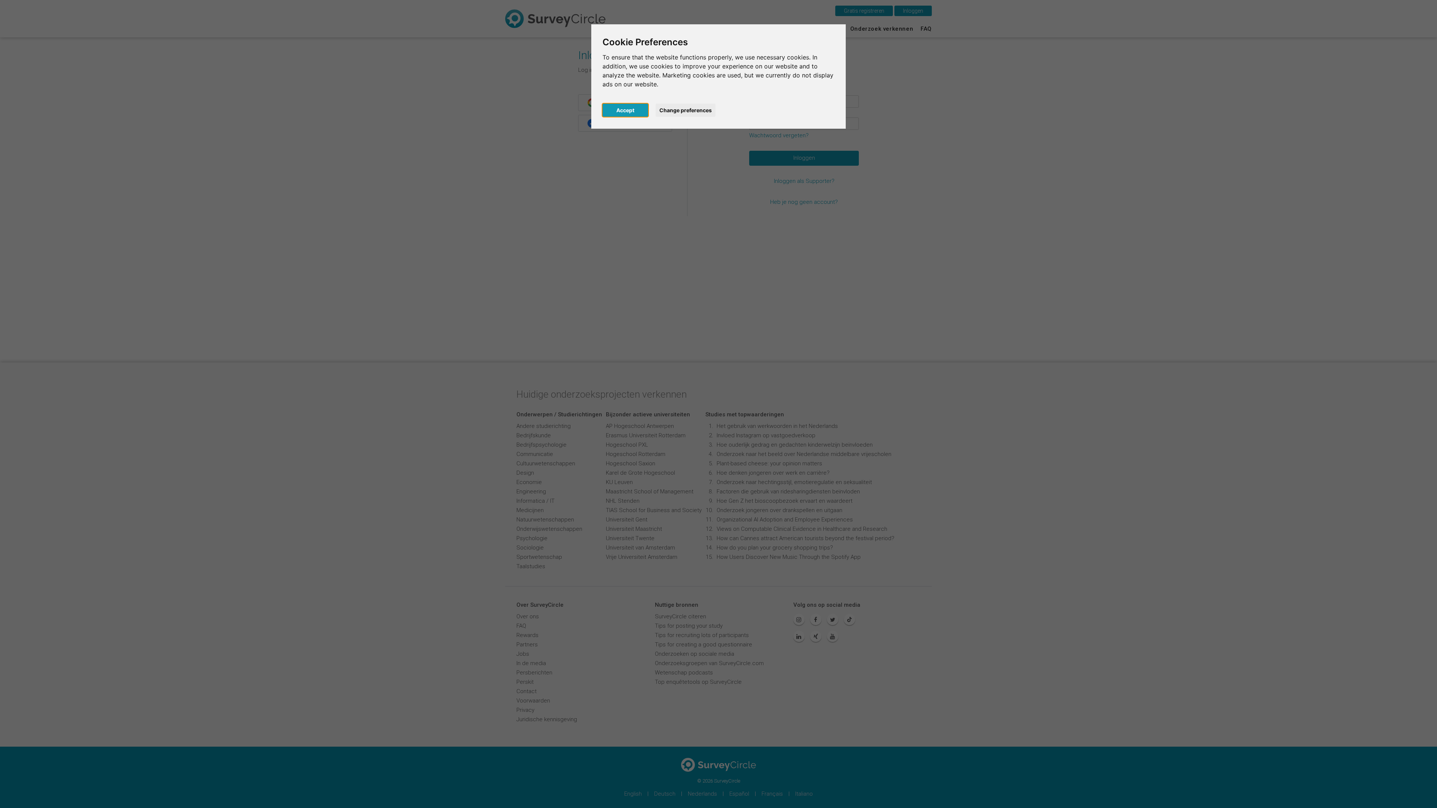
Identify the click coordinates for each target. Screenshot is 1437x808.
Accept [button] (625, 110)
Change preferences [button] (685, 110)
